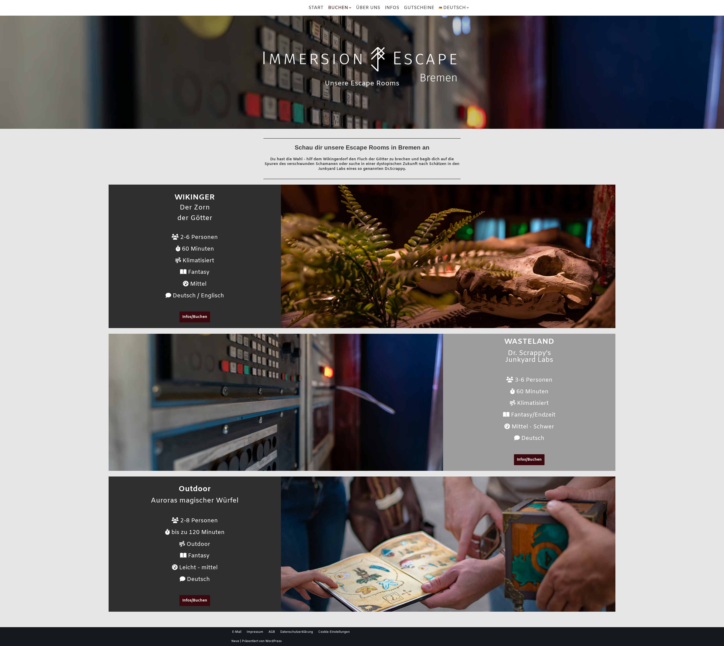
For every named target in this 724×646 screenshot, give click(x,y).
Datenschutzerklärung (296, 632)
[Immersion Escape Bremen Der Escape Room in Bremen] (256, 7)
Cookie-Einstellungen (334, 632)
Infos (392, 8)
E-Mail (236, 632)
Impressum (255, 632)
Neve (235, 641)
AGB (271, 632)
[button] (350, 8)
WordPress (273, 641)
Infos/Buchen (194, 316)
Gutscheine (419, 8)
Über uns (368, 8)
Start (315, 8)
